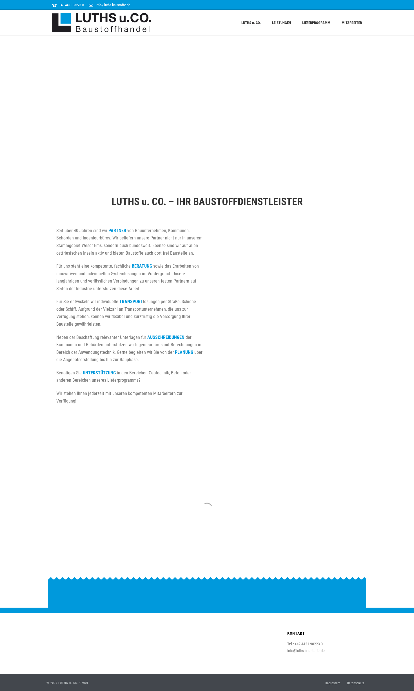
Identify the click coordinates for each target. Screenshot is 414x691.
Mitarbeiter (352, 23)
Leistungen (281, 23)
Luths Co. (251, 23)
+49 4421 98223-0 (71, 5)
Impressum (332, 683)
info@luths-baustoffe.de (113, 5)
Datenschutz (355, 683)
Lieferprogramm (316, 23)
